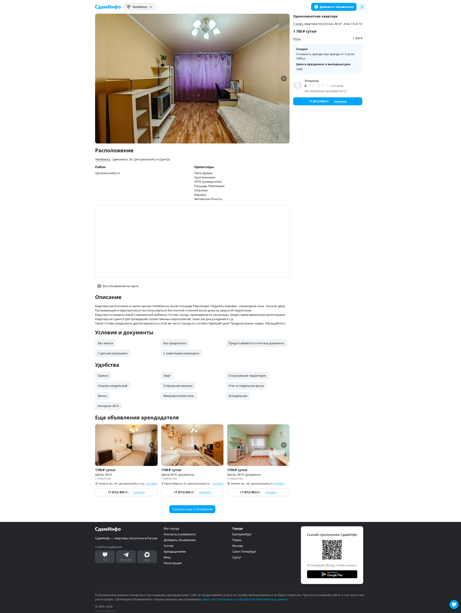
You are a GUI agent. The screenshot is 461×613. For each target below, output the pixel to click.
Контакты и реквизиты (180, 534)
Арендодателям (175, 552)
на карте (152, 483)
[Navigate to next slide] (285, 78)
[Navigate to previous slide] (99, 78)
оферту (207, 599)
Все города (171, 528)
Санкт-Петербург (244, 552)
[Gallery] (192, 78)
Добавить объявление (180, 540)
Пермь (237, 540)
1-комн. (298, 24)
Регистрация (173, 563)
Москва (237, 546)
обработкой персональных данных (263, 599)
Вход (167, 557)
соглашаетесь (225, 599)
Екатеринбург (242, 534)
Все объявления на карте (120, 286)
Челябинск (102, 159)
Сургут (236, 557)
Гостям (168, 546)
